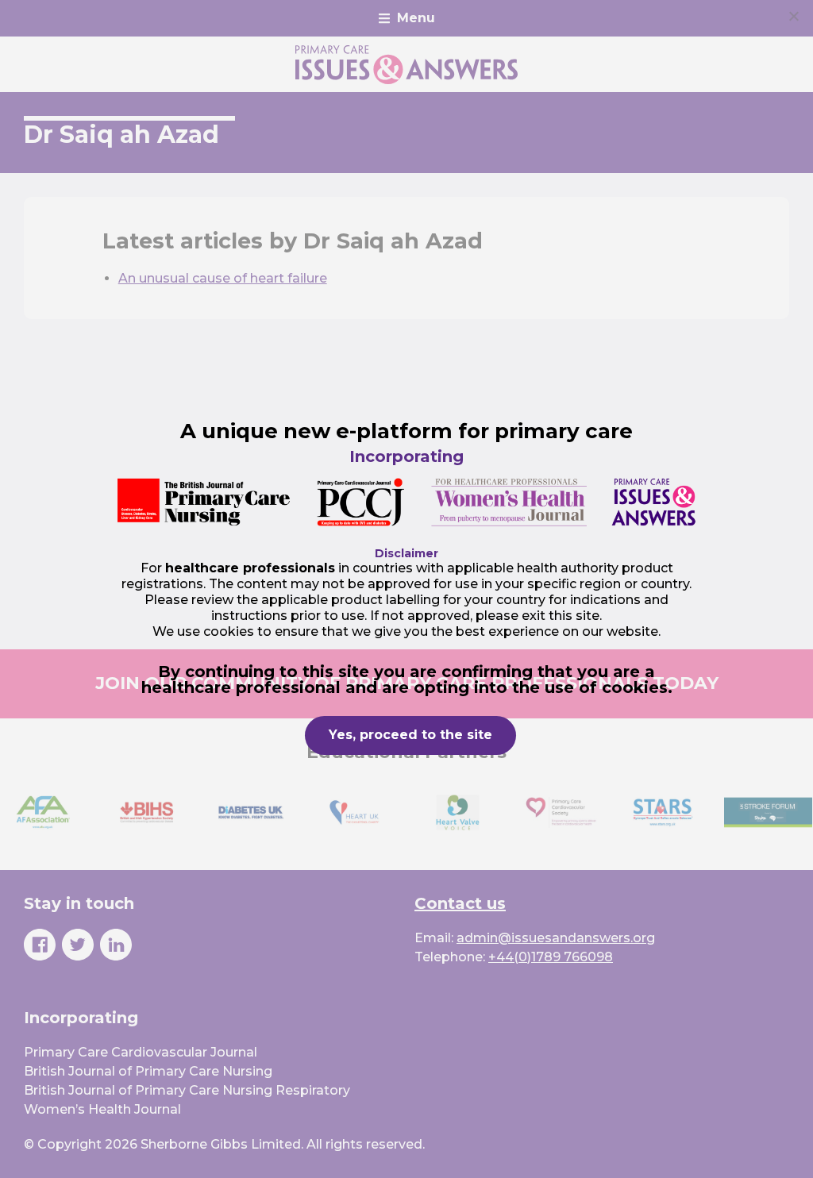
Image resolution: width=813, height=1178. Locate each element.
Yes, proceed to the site (410, 734)
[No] (793, 16)
